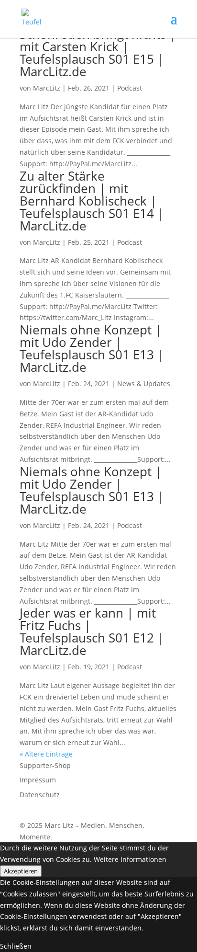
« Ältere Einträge (46, 753)
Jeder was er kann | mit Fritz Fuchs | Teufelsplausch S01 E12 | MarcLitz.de (92, 631)
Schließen (16, 946)
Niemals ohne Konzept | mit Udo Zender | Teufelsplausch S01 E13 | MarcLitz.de (92, 348)
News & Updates (143, 383)
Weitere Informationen (130, 859)
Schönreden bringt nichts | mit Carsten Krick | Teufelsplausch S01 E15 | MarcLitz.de (98, 52)
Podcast (129, 87)
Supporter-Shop (45, 765)
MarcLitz (46, 87)
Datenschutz (40, 794)
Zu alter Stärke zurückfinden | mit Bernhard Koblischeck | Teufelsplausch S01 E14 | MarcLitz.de (92, 200)
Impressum (38, 779)
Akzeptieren (21, 871)
